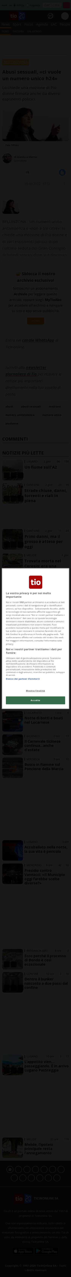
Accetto (35, 700)
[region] (35, 638)
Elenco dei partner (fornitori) (22, 678)
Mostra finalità (35, 690)
